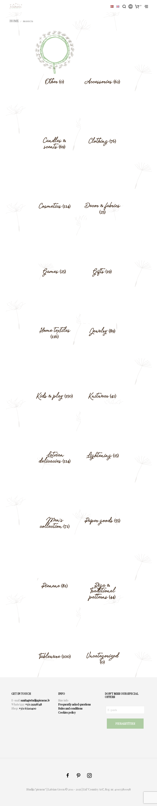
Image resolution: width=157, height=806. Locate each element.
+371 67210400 (27, 708)
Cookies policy (67, 712)
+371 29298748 (33, 704)
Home (14, 21)
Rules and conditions (70, 708)
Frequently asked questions (74, 704)
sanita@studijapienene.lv (35, 700)
